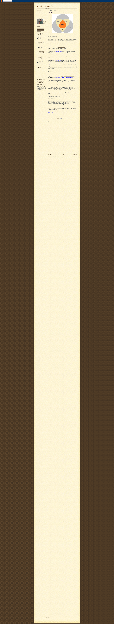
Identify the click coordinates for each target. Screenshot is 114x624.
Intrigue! (40, 53)
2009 (39, 65)
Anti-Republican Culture (46, 6)
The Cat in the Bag (42, 86)
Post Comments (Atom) (57, 156)
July (40, 47)
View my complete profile (44, 22)
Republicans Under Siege (41, 28)
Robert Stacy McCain (40, 12)
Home (63, 154)
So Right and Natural (40, 29)
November (41, 42)
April (40, 57)
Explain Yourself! (41, 48)
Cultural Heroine (41, 52)
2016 (39, 34)
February (40, 59)
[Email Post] (61, 118)
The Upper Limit (41, 51)
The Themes (39, 31)
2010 (39, 63)
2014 (39, 37)
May (40, 56)
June (40, 54)
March (40, 58)
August (40, 46)
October (40, 43)
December (40, 41)
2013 (39, 38)
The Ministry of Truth (40, 30)
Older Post (75, 154)
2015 (39, 35)
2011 (39, 62)
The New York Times (52, 108)
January (40, 61)
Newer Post (50, 154)
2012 (39, 39)
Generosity (40, 49)
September (41, 44)
